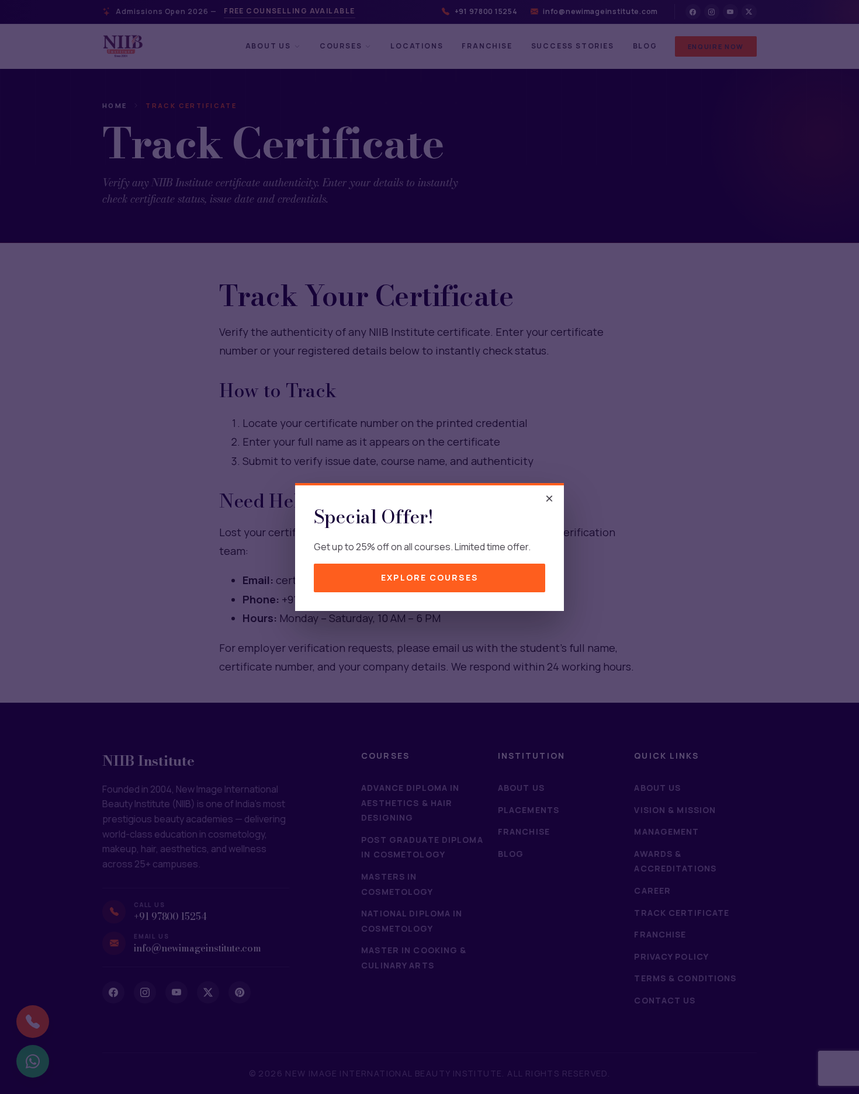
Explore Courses (429, 577)
